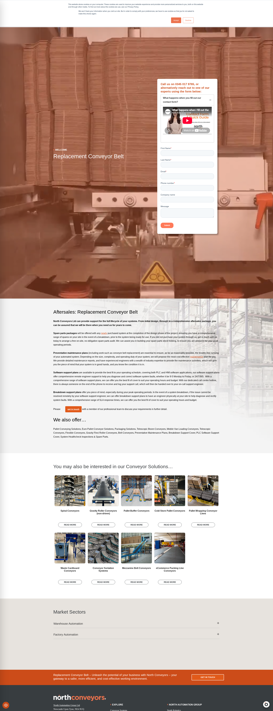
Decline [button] (188, 20)
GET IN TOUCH (208, 677)
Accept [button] (176, 20)
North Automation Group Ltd (66, 705)
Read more (70, 525)
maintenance (196, 357)
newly (104, 333)
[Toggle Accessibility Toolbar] (6, 705)
